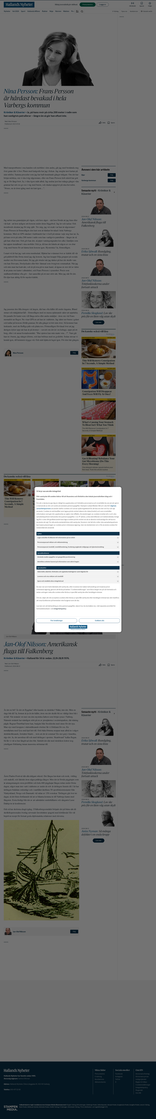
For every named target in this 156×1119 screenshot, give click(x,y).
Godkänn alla (99, 620)
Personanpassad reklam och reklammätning (52, 542)
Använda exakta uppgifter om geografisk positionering (56, 557)
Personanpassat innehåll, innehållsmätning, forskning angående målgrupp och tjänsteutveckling (70, 547)
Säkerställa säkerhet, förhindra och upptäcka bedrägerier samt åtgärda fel (62, 572)
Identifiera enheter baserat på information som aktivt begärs (58, 562)
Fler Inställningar (56, 620)
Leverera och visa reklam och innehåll (50, 576)
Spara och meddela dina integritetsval (50, 581)
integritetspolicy (59, 608)
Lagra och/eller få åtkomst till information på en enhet (56, 538)
